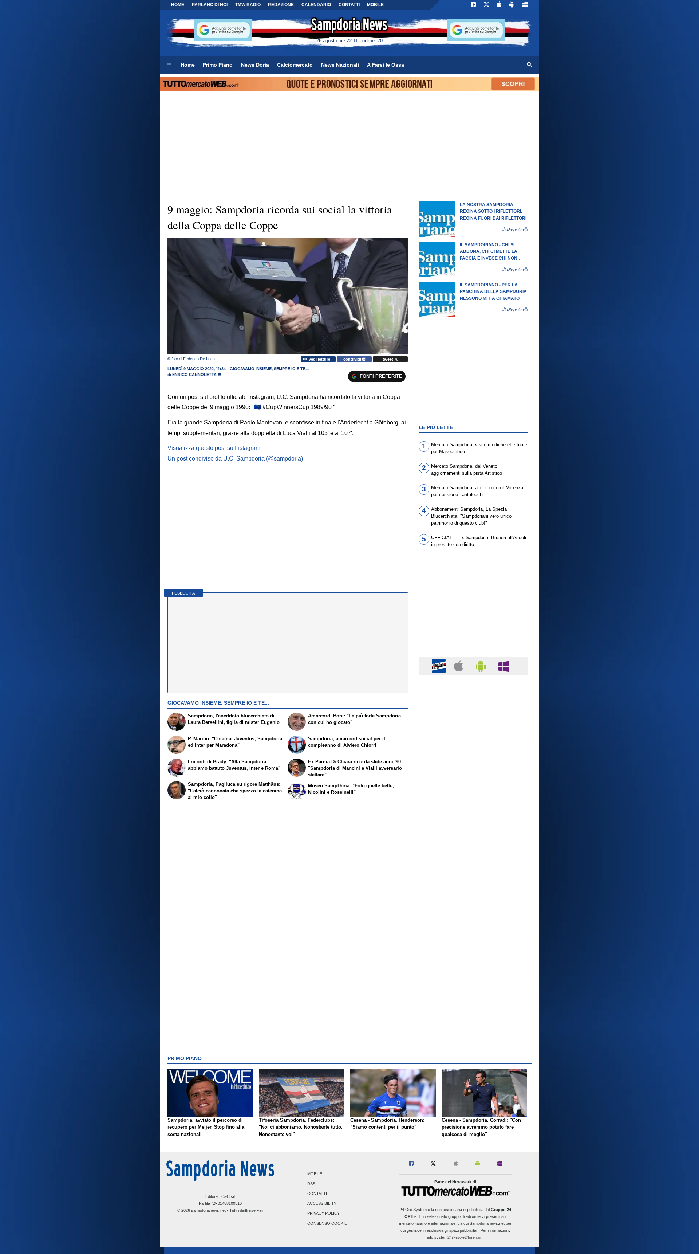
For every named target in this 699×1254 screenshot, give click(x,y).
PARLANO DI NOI (210, 5)
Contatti (317, 1194)
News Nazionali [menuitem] (340, 65)
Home (177, 5)
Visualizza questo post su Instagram (213, 448)
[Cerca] (529, 65)
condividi (352, 359)
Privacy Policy (323, 1213)
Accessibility (321, 1204)
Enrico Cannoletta (194, 374)
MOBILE (375, 5)
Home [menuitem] (188, 65)
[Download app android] (512, 5)
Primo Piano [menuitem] (218, 65)
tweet (388, 359)
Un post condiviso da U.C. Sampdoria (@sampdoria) (235, 458)
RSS (311, 1183)
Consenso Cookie (327, 1223)
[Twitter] (486, 5)
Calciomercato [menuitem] (295, 65)
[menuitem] (169, 65)
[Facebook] (473, 5)
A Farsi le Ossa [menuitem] (385, 65)
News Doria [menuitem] (255, 65)
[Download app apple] (499, 5)
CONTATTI (349, 5)
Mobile (314, 1174)
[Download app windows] (525, 5)
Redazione (281, 5)
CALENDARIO (316, 5)
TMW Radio (248, 5)
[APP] (440, 666)
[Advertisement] (473, 963)
